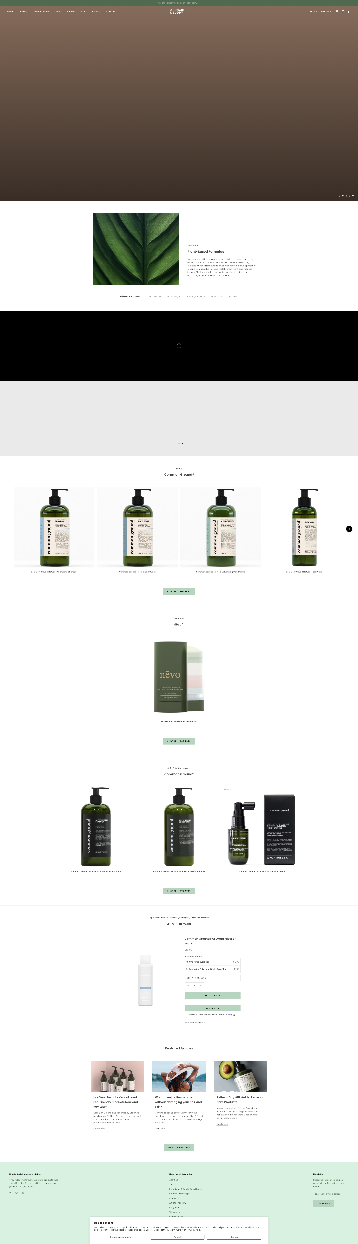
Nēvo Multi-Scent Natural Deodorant (179, 721)
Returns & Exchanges (179, 1193)
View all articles (179, 1147)
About (83, 11)
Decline (234, 1237)
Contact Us (175, 1198)
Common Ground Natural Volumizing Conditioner (220, 572)
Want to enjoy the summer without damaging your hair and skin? (178, 1102)
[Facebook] (10, 1192)
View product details (195, 1022)
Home (10, 11)
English (325, 11)
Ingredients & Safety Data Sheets (185, 1189)
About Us (173, 1179)
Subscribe (323, 1203)
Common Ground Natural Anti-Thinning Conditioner (179, 871)
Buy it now (212, 1008)
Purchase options (193, 956)
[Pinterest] (23, 1192)
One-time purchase (199, 961)
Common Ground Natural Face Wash (304, 572)
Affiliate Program (177, 1202)
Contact (96, 11)
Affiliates (110, 11)
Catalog (23, 11)
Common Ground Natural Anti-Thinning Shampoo (96, 871)
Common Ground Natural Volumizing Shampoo (54, 572)
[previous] (9, 529)
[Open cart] (349, 11)
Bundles (71, 11)
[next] (349, 529)
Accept (177, 1237)
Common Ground (41, 11)
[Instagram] (16, 1192)
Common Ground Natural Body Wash (137, 572)
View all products (179, 591)
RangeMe (174, 1207)
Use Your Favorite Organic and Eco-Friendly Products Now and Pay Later (115, 1102)
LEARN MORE (179, 188)
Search (172, 1184)
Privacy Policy (194, 1229)
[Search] (343, 11)
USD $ (312, 11)
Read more (99, 1128)
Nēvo (58, 11)
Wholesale (174, 1212)
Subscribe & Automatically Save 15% (208, 969)
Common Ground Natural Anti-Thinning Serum (262, 871)
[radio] (187, 961)
